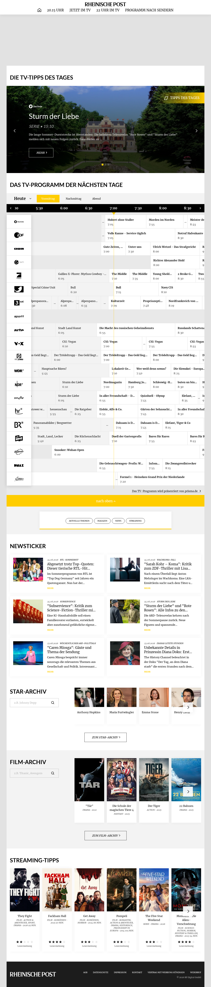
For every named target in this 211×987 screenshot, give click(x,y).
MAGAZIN (102, 521)
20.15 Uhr (55, 10)
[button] (103, 165)
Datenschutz (100, 972)
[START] (39, 10)
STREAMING (135, 521)
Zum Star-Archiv (105, 737)
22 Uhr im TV (107, 10)
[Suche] (55, 702)
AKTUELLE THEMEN (79, 521)
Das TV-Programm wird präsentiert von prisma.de (165, 491)
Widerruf (195, 972)
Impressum (120, 972)
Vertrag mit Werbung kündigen (166, 972)
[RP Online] (105, 4)
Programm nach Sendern (149, 10)
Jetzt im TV (80, 10)
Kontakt (137, 972)
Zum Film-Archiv (105, 835)
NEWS (118, 521)
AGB (85, 972)
